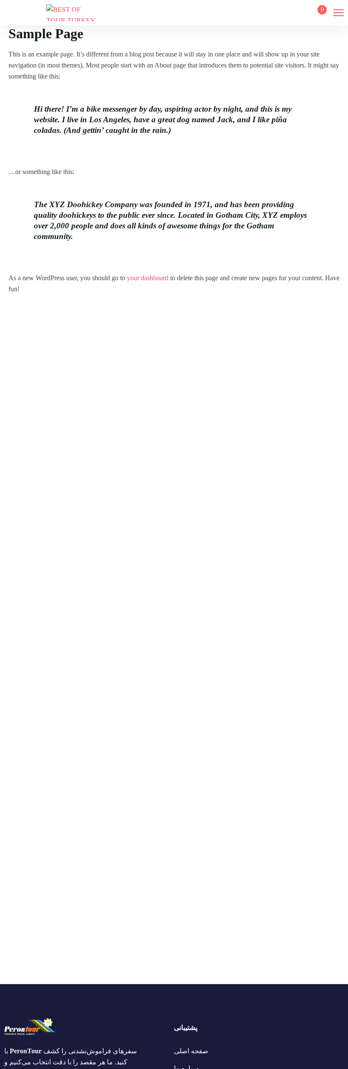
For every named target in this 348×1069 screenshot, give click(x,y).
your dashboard (147, 277)
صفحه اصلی (191, 1051)
